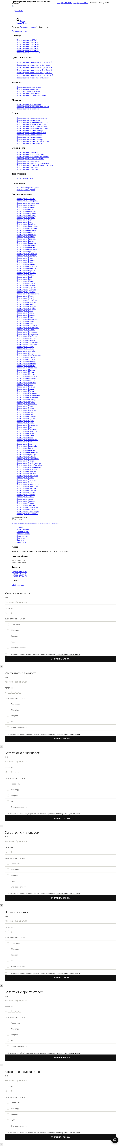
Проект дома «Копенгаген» (28, 328)
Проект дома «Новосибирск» (28, 395)
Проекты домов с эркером (27, 167)
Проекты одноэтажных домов (29, 87)
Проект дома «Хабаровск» (27, 507)
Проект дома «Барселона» (27, 213)
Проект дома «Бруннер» (26, 245)
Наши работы (22, 536)
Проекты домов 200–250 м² (28, 49)
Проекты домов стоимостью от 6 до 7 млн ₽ (34, 67)
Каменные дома (23, 532)
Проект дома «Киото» (25, 321)
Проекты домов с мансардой (28, 93)
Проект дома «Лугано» (26, 357)
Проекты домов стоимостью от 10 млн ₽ (33, 78)
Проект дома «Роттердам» (27, 452)
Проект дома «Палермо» (26, 416)
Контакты (20, 540)
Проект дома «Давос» (25, 281)
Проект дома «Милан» (26, 372)
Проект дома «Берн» (25, 222)
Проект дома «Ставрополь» (28, 484)
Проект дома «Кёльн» (25, 317)
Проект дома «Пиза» (25, 427)
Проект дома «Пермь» (25, 423)
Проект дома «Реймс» (25, 442)
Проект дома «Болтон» (26, 232)
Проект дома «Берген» (26, 218)
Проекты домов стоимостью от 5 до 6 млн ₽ (34, 65)
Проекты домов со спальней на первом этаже (35, 165)
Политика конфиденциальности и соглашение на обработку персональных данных (35, 523)
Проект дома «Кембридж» (27, 319)
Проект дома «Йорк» (25, 311)
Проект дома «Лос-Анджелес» (29, 355)
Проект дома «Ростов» (26, 450)
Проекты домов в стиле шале (28, 120)
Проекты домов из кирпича (28, 109)
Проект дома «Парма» (25, 421)
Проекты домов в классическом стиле (32, 126)
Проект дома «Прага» (25, 433)
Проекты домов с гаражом (27, 169)
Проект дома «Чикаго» (26, 509)
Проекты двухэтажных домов (28, 89)
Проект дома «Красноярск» (28, 334)
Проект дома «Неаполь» (26, 387)
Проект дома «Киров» (25, 323)
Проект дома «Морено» (26, 378)
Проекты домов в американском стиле (32, 128)
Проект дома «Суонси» (26, 493)
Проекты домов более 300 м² (28, 53)
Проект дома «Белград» (26, 216)
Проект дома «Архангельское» (29, 203)
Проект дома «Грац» (25, 279)
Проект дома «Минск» (26, 374)
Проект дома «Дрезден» (26, 290)
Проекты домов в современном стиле (32, 118)
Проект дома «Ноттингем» (27, 397)
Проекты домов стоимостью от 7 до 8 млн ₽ (34, 70)
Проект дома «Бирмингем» (27, 226)
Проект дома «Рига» (25, 448)
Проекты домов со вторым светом (30, 159)
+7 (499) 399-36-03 (64, 3)
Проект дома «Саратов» (26, 471)
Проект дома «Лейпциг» (26, 338)
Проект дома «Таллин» (26, 495)
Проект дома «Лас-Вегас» (27, 336)
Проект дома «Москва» (26, 380)
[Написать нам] (114, 1139)
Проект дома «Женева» (26, 296)
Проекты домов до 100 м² (27, 40)
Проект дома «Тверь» (25, 499)
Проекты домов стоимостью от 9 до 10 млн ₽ (35, 75)
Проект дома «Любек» (26, 359)
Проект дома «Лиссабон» (27, 351)
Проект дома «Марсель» (26, 370)
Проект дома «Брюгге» (26, 247)
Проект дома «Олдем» (26, 402)
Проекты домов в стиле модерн (29, 137)
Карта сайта (21, 542)
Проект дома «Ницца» (26, 389)
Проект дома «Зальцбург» (27, 300)
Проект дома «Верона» (26, 264)
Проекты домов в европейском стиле (31, 124)
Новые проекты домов (26, 190)
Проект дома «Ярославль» (27, 514)
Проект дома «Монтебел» (27, 376)
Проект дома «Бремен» (26, 241)
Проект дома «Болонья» (26, 230)
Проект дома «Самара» (26, 461)
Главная (20, 527)
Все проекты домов (20, 31)
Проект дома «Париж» (26, 419)
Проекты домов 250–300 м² (28, 51)
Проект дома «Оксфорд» (26, 400)
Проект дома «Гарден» (26, 271)
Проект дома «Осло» (25, 412)
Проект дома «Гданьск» (26, 273)
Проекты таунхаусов (25, 178)
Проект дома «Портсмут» (27, 431)
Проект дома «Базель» (25, 209)
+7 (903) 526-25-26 (19, 574)
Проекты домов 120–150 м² (28, 44)
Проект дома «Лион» (25, 349)
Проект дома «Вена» (25, 262)
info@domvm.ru (18, 585)
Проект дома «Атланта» (26, 205)
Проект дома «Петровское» (28, 425)
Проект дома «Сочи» (25, 482)
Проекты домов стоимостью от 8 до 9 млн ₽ (34, 73)
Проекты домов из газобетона (29, 105)
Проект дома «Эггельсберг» (28, 512)
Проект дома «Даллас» (26, 283)
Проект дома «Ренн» (25, 444)
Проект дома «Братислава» (27, 239)
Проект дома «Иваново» (26, 302)
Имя (6, 598)
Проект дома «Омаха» (25, 406)
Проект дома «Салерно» (26, 457)
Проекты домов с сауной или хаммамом (33, 163)
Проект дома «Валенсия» (27, 254)
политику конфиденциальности (68, 654)
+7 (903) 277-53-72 (80, 3)
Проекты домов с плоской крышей (31, 155)
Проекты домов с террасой (27, 152)
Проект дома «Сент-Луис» (27, 476)
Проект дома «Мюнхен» (26, 383)
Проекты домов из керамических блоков (33, 107)
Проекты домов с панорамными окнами (33, 157)
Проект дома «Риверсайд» (27, 446)
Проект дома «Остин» (25, 414)
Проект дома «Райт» (25, 438)
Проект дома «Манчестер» (27, 368)
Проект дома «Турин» (25, 503)
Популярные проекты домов (28, 188)
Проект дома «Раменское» (27, 440)
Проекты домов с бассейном (28, 161)
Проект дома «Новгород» (27, 393)
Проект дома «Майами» (26, 364)
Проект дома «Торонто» (26, 501)
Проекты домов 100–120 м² (28, 42)
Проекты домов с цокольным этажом (31, 95)
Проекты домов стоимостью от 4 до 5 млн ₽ (34, 62)
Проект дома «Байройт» (26, 211)
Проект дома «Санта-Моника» (29, 467)
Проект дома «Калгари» (26, 315)
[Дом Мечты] (17, 11)
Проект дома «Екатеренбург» (28, 294)
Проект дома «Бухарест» (26, 252)
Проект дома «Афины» (26, 207)
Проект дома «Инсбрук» (26, 306)
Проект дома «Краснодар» (27, 332)
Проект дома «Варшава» (26, 260)
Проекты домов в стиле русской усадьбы (33, 141)
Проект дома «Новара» (26, 391)
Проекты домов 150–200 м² (28, 46)
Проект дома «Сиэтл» (25, 478)
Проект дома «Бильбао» (26, 224)
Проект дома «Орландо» (26, 410)
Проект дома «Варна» (25, 258)
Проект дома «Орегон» (26, 408)
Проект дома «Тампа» (25, 497)
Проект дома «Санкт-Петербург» (30, 465)
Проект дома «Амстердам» (27, 201)
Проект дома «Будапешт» (27, 249)
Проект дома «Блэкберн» (27, 228)
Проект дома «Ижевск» (26, 304)
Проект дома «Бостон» (26, 237)
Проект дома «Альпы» (26, 199)
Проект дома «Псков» (25, 435)
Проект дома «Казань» (26, 313)
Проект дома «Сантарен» (27, 469)
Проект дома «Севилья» (26, 474)
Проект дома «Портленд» (27, 429)
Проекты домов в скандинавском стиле (32, 122)
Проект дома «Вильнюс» (27, 266)
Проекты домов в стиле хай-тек (29, 135)
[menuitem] (63, 20)
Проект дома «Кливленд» (27, 326)
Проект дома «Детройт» (26, 287)
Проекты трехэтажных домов (28, 91)
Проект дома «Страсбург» (27, 488)
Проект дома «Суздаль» (26, 490)
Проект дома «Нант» (25, 385)
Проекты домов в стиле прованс (30, 139)
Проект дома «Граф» (25, 277)
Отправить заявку (60, 659)
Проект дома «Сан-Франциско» (29, 463)
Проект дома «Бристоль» (27, 243)
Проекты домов (23, 530)
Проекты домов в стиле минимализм (31, 133)
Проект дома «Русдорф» (26, 454)
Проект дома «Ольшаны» (27, 404)
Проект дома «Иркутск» (26, 309)
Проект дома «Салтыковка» (28, 459)
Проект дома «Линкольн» (27, 345)
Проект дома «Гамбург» (26, 268)
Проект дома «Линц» (25, 347)
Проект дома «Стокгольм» (27, 486)
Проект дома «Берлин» (26, 220)
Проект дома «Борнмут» (26, 235)
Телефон (9, 608)
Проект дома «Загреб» (26, 298)
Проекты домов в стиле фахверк (30, 143)
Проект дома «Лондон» (26, 353)
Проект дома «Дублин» (26, 292)
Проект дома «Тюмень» (26, 505)
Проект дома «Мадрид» (26, 361)
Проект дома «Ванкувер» (27, 256)
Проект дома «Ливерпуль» (27, 342)
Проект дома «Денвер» (26, 285)
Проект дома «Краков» (26, 330)
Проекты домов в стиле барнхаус (30, 131)
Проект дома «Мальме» (26, 366)
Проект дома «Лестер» (26, 340)
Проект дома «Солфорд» (26, 480)
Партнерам (21, 538)
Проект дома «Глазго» (25, 275)
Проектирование (23, 534)
